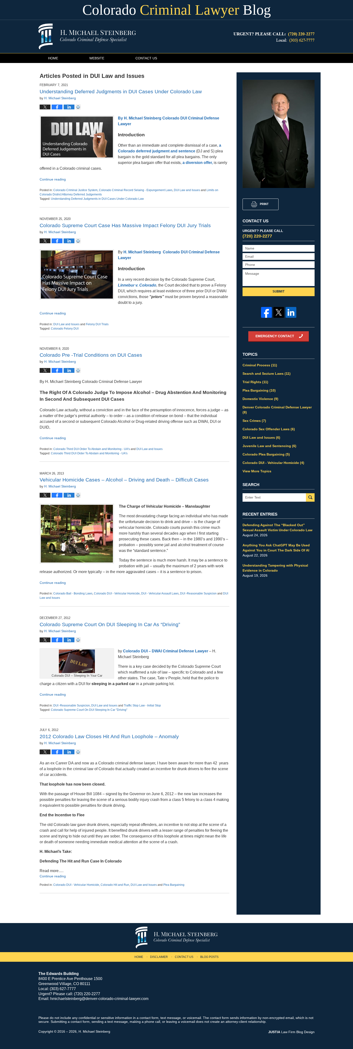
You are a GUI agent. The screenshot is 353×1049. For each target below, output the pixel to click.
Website (96, 58)
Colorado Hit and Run (115, 885)
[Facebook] (266, 312)
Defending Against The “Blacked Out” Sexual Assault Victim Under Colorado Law (277, 527)
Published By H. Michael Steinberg (274, 37)
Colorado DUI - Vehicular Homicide (117, 593)
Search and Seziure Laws (267, 373)
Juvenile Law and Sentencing (269, 446)
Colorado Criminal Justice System (75, 190)
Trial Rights (255, 382)
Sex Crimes (254, 421)
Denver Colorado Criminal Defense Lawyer (277, 409)
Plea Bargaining (173, 885)
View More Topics (257, 471)
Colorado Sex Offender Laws (269, 429)
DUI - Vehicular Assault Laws (160, 593)
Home (53, 58)
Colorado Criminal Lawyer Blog (87, 36)
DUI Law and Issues (187, 190)
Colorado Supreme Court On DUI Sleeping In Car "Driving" (89, 710)
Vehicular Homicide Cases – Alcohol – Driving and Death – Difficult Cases (124, 479)
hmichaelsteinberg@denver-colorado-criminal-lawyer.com (99, 999)
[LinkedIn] (291, 312)
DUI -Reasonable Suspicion (198, 593)
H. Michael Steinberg (94, 1031)
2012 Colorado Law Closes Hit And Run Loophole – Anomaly (109, 736)
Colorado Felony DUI (65, 328)
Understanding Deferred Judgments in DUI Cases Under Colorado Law (121, 91)
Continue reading (53, 179)
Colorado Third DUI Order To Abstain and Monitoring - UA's (91, 449)
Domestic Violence (260, 399)
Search (310, 497)
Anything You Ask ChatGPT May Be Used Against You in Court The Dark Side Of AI (276, 547)
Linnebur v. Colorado (137, 285)
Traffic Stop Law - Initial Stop (142, 705)
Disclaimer (159, 957)
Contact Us (146, 58)
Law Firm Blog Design (291, 1032)
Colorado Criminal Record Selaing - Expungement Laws (135, 190)
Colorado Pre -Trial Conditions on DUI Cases (91, 355)
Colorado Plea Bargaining (266, 454)
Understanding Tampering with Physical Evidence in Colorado (275, 567)
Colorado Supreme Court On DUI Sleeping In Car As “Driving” (110, 624)
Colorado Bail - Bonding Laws (72, 593)
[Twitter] (279, 312)
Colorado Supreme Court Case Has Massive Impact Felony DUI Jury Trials (125, 225)
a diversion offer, (197, 163)
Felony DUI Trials (97, 324)
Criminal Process (260, 365)
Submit (279, 291)
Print (264, 204)
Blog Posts (209, 957)
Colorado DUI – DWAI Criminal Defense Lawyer (165, 651)
